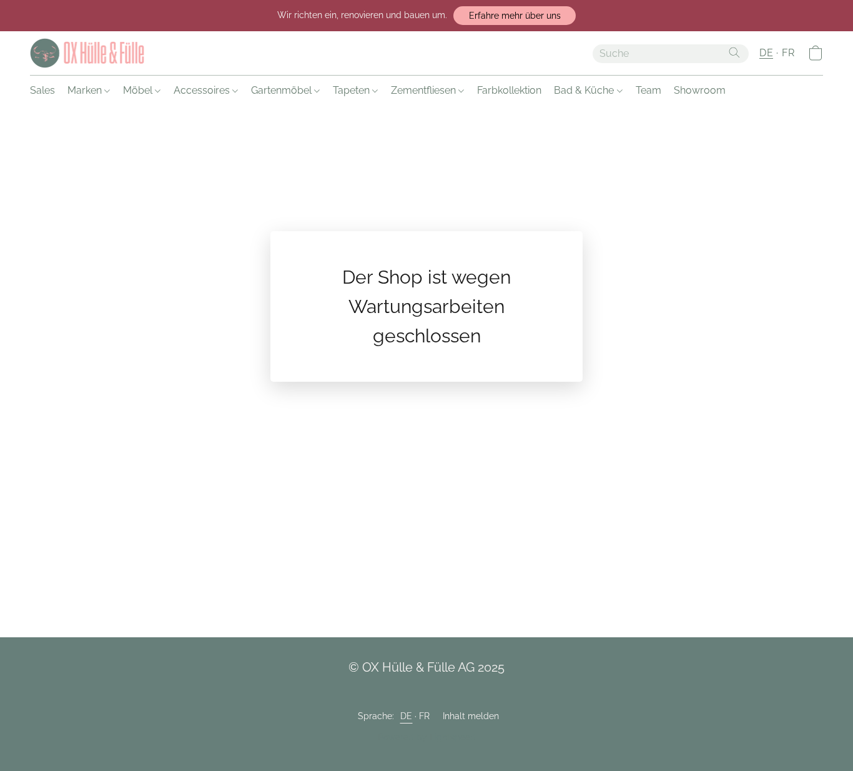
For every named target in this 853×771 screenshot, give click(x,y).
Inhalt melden (471, 716)
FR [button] (788, 53)
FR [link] (424, 716)
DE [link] (406, 716)
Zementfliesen (424, 90)
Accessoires (203, 90)
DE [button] (766, 53)
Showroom (700, 90)
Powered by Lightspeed (427, 737)
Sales (42, 90)
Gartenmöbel (282, 90)
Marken (85, 90)
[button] (514, 15)
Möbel (139, 90)
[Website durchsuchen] (734, 52)
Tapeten (352, 90)
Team (648, 90)
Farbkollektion (509, 90)
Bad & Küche (585, 90)
